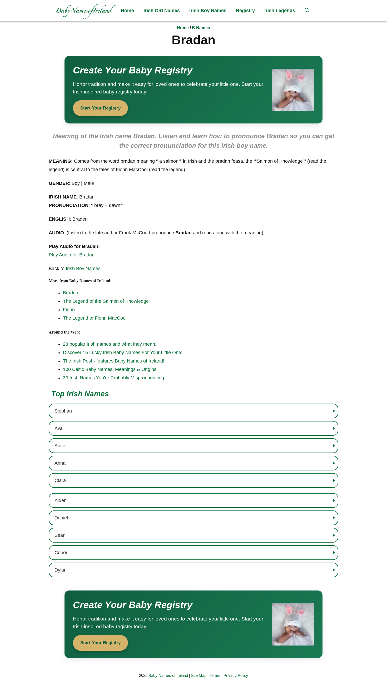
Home (127, 10)
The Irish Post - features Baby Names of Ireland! (113, 361)
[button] (307, 10)
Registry (245, 10)
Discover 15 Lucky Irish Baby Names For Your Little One (122, 352)
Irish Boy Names (207, 10)
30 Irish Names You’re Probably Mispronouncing (113, 377)
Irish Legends (279, 10)
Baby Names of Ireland (168, 675)
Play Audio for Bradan (72, 254)
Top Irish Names (80, 394)
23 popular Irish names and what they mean (109, 344)
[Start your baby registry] (193, 89)
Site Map (198, 675)
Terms (215, 675)
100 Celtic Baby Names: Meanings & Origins (109, 369)
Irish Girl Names (161, 10)
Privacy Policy (236, 675)
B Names (201, 28)
